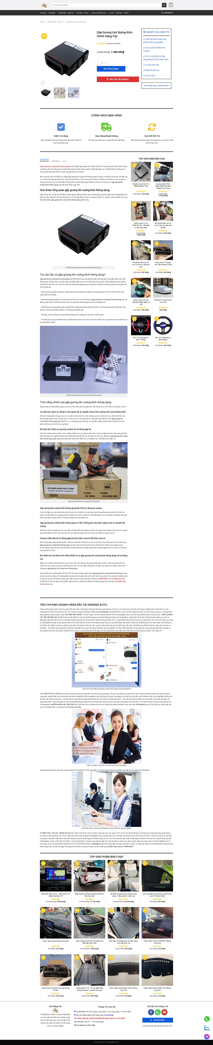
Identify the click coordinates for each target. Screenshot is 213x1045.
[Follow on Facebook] (151, 1012)
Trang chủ (43, 13)
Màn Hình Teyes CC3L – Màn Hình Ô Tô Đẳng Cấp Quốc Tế (55, 895)
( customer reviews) (113, 43)
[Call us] (158, 1012)
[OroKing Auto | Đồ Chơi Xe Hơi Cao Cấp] (44, 5)
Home (42, 22)
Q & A (64, 161)
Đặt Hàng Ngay (111, 68)
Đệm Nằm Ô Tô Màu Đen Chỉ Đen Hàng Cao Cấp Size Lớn (123, 942)
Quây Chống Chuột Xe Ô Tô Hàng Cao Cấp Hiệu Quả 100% (89, 942)
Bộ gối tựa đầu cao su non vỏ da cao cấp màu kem (141, 264)
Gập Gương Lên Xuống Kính (76, 22)
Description (44, 161)
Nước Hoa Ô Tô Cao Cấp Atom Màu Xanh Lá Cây (141, 302)
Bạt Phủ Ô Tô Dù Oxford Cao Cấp (163, 301)
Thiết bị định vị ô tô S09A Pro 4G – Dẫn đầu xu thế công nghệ (141, 225)
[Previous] (44, 58)
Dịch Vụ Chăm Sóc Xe (99, 13)
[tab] (44, 161)
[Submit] (164, 5)
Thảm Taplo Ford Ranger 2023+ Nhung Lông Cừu (123, 989)
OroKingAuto (104, 612)
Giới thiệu (119, 13)
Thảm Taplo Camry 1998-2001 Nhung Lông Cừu (157, 942)
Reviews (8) (56, 161)
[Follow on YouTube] (164, 1012)
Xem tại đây (108, 1015)
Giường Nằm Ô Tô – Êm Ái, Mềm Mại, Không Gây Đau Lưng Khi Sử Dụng (89, 989)
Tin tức (111, 13)
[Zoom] (43, 83)
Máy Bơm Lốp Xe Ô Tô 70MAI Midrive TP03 (141, 185)
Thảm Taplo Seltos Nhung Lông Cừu (55, 941)
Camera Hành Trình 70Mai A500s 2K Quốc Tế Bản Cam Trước (163, 186)
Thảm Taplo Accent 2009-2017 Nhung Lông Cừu (157, 989)
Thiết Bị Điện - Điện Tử (55, 22)
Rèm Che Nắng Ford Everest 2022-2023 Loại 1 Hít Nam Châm (157, 895)
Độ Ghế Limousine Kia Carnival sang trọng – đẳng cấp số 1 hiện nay (123, 895)
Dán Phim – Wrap (82, 13)
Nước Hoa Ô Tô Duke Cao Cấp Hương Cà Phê (163, 263)
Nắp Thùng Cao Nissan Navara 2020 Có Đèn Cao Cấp (89, 895)
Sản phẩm (51, 13)
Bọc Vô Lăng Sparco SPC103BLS (163, 339)
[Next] (90, 58)
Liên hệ (126, 13)
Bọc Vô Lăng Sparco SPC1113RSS (140, 339)
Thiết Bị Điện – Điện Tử (65, 13)
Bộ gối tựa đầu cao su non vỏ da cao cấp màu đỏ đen (163, 225)
